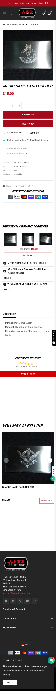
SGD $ (27, 645)
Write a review (28, 373)
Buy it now (28, 124)
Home (6, 24)
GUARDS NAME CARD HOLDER (18, 487)
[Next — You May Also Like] (49, 460)
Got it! (10, 683)
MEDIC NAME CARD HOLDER (22, 263)
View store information (17, 153)
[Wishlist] (42, 13)
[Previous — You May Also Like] (6, 460)
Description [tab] (9, 313)
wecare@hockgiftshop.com (16, 593)
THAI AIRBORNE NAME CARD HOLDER (27, 284)
